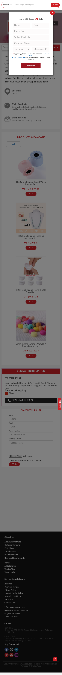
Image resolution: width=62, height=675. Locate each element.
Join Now (60, 404)
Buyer (31, 19)
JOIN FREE (31, 66)
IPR (24, 57)
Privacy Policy (17, 57)
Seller (41, 19)
